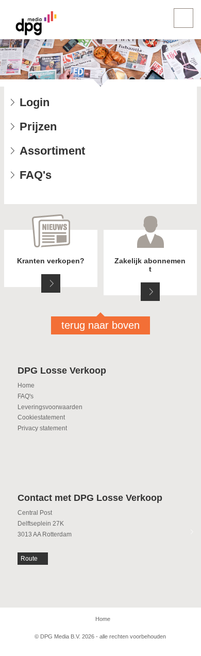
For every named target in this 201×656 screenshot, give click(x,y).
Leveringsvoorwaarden (50, 407)
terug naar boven (100, 325)
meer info (50, 283)
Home (26, 385)
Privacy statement (42, 428)
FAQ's (26, 396)
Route (29, 558)
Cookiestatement (41, 417)
